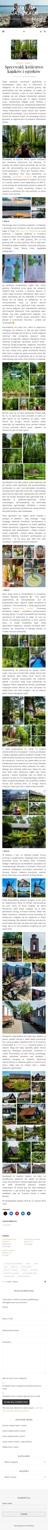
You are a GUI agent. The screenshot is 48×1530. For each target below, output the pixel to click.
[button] (16, 207)
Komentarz (6, 1342)
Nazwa (5, 1307)
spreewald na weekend (11, 1273)
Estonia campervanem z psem (14, 1425)
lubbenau (14, 1267)
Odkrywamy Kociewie (32, 1239)
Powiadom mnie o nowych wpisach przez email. (21, 1396)
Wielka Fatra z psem (10, 1447)
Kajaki (28, 1264)
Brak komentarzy (29, 76)
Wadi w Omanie (8, 1250)
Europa (19, 63)
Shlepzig (24, 1270)
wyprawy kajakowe (24, 1276)
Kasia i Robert (12, 1282)
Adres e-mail (7, 1318)
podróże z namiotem (11, 1270)
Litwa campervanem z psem (13, 1436)
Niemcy (28, 63)
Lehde (36, 1264)
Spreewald (34, 1270)
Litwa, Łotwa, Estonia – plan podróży (17, 1441)
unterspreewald (9, 1276)
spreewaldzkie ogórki (30, 1273)
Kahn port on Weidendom (27, 231)
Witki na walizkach (24, 11)
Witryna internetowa (10, 1330)
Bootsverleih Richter (23, 608)
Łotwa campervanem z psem (14, 1431)
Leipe (5, 1267)
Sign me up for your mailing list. (14, 1378)
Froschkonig (21, 1045)
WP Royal (30, 1526)
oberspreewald (26, 1267)
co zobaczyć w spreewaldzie (13, 1264)
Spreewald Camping (22, 176)
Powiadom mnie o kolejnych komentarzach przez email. (21, 1387)
